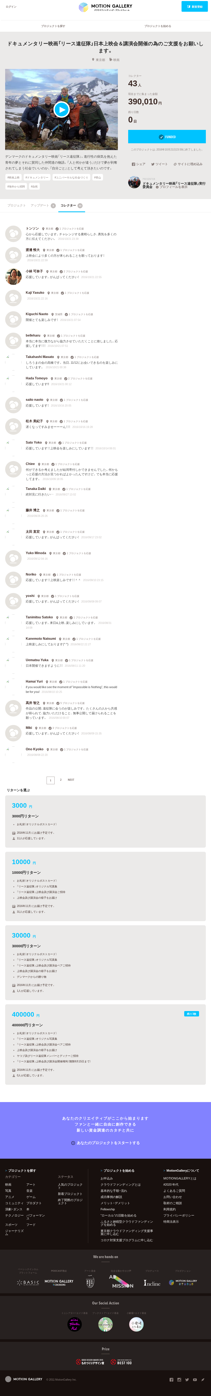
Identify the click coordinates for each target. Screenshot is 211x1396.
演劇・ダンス (13, 1209)
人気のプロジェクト (70, 1186)
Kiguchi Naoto (37, 313)
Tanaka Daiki (36, 488)
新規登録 (197, 6)
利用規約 (169, 1209)
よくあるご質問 (174, 1190)
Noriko (31, 574)
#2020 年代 (170, 1184)
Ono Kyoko (34, 748)
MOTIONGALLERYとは (179, 1178)
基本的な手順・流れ (114, 1190)
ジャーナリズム (14, 1232)
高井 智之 (33, 702)
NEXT (71, 779)
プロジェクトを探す (53, 26)
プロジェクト (16, 205)
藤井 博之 (33, 509)
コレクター (71, 205)
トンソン (32, 228)
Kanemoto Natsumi (41, 638)
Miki (29, 727)
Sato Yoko (34, 442)
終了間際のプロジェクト (70, 1201)
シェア (140, 164)
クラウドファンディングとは (121, 1184)
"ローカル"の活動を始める (119, 1215)
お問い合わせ (172, 1196)
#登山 (97, 177)
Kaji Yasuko (35, 292)
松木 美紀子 (34, 420)
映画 (116, 59)
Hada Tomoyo (37, 377)
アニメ (9, 1196)
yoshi (30, 595)
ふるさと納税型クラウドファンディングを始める (127, 1223)
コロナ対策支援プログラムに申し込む (127, 1240)
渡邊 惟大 (33, 249)
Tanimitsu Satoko (39, 616)
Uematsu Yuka (37, 659)
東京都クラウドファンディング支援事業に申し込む (127, 1232)
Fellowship (108, 1209)
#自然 (34, 186)
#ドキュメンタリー (37, 177)
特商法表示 (171, 1221)
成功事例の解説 (111, 1196)
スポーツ (11, 1224)
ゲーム (31, 1196)
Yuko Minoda (36, 552)
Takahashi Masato (40, 356)
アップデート (42, 205)
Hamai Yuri (34, 681)
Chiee (30, 463)
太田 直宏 (33, 531)
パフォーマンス (35, 1217)
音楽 (29, 1190)
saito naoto (34, 399)
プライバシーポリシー (178, 1215)
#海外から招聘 (16, 186)
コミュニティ (14, 1203)
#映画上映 (13, 177)
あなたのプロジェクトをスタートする (108, 1142)
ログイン (11, 6)
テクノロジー (14, 1215)
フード (31, 1224)
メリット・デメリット (115, 1203)
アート (31, 1184)
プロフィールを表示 (174, 186)
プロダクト (34, 1203)
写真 (8, 1190)
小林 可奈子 (34, 270)
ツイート (162, 164)
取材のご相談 (172, 1203)
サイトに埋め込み (190, 164)
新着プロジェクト (70, 1193)
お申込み (107, 1178)
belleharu (33, 335)
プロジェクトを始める (157, 26)
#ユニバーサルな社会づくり (71, 177)
